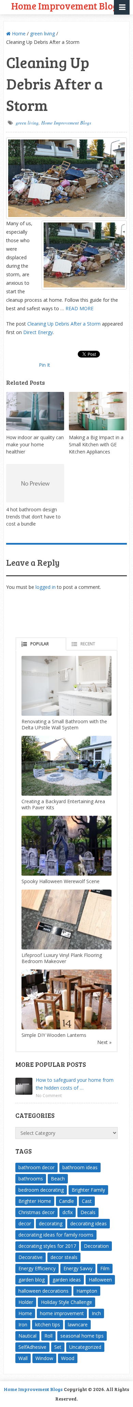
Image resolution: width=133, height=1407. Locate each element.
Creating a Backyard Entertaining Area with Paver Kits (63, 804)
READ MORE (79, 308)
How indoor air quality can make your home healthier (35, 444)
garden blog (31, 1279)
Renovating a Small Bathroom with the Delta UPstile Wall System (64, 724)
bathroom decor (36, 1167)
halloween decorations (43, 1291)
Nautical (27, 1335)
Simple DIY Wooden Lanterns (53, 1035)
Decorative (30, 1257)
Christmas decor (36, 1212)
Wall (23, 1358)
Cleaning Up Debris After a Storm (64, 323)
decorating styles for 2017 (47, 1246)
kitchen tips (47, 1324)
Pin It (44, 365)
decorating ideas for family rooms (55, 1234)
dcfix (67, 1212)
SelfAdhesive (32, 1347)
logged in (45, 587)
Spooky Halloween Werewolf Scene (60, 881)
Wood (67, 1358)
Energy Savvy (77, 1268)
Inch (96, 1313)
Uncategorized (85, 1347)
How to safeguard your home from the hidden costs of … (75, 1084)
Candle (66, 1201)
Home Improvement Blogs (66, 122)
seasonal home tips (82, 1335)
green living (42, 33)
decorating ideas (88, 1223)
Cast (87, 1201)
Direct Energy (38, 332)
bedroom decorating (41, 1190)
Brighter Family (88, 1190)
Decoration (96, 1246)
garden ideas (67, 1279)
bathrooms (30, 1178)
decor (24, 1223)
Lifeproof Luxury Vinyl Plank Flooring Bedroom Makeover (61, 958)
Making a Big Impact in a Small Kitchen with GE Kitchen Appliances (96, 444)
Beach (58, 1178)
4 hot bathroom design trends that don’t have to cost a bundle (33, 516)
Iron (22, 1324)
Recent (87, 644)
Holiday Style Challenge (66, 1302)
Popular (39, 644)
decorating (50, 1223)
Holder (25, 1302)
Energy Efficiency (37, 1268)
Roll (48, 1335)
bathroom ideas (80, 1167)
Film (104, 1268)
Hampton (86, 1291)
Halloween (100, 1279)
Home (18, 33)
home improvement (62, 1313)
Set (57, 1347)
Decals (87, 1212)
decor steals (63, 1257)
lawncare (78, 1324)
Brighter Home (34, 1201)
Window (44, 1358)
